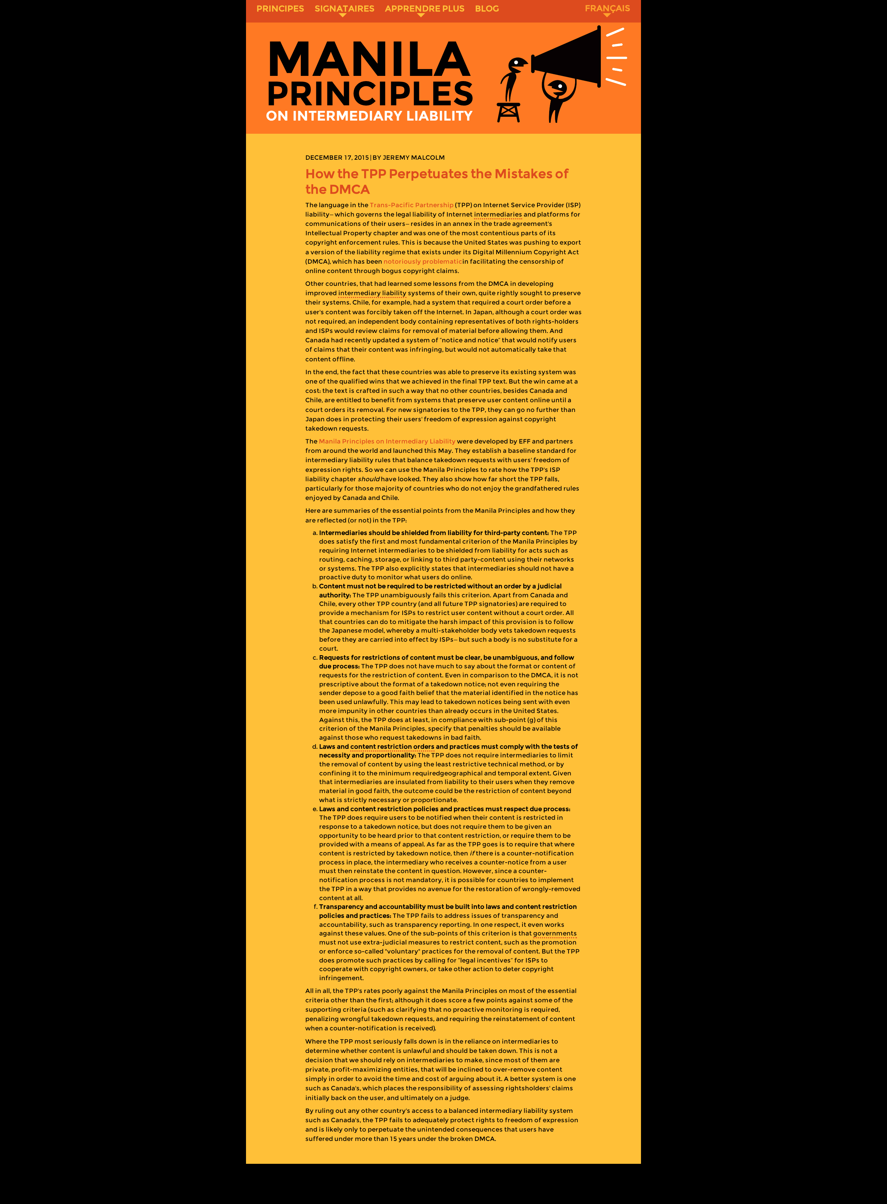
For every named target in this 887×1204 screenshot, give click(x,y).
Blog (487, 8)
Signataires (345, 8)
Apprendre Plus (425, 8)
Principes (280, 8)
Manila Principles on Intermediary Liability (387, 441)
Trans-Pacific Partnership (412, 205)
